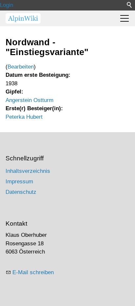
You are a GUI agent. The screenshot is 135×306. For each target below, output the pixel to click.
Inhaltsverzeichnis (28, 171)
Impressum (19, 181)
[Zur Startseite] (23, 18)
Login (6, 5)
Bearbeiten (21, 67)
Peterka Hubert (24, 117)
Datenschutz (21, 192)
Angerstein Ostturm (29, 100)
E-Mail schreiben (33, 272)
